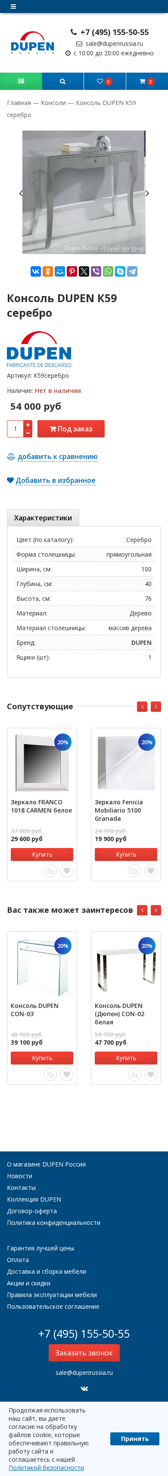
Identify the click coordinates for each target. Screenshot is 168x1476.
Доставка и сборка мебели (46, 1271)
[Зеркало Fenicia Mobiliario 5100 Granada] (126, 763)
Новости (19, 1176)
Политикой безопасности (46, 1467)
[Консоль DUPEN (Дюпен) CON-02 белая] (126, 966)
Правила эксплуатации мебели (52, 1295)
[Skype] (120, 271)
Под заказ (74, 429)
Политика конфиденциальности (53, 1222)
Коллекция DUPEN (34, 1199)
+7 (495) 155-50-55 (113, 32)
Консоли (53, 103)
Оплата (18, 1260)
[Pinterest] (72, 271)
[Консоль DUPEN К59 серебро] (84, 192)
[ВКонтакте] (36, 271)
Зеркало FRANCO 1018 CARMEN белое (41, 806)
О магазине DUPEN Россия (46, 1164)
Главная (20, 103)
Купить (42, 854)
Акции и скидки (28, 1283)
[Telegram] (132, 271)
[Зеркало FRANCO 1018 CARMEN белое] (42, 763)
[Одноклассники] (48, 271)
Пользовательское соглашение (53, 1306)
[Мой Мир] (60, 271)
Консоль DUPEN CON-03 (35, 1009)
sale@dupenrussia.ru (113, 43)
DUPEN (141, 642)
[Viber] (96, 271)
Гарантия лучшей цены (40, 1248)
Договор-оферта (32, 1211)
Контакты (21, 1187)
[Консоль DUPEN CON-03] (42, 966)
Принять (135, 1439)
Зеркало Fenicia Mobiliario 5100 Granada (119, 810)
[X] (84, 271)
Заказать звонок (84, 1353)
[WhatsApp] (108, 271)
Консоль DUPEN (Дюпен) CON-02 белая (119, 1013)
